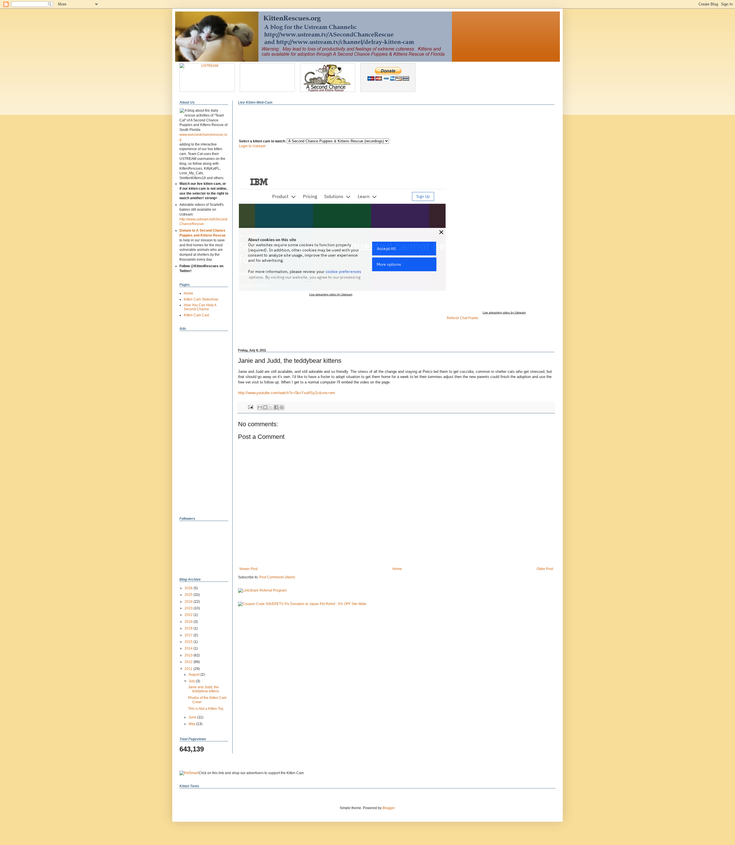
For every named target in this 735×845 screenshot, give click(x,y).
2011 (189, 669)
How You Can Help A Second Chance (200, 307)
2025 (189, 595)
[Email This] (260, 407)
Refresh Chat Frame (462, 318)
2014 (189, 648)
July (192, 681)
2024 (189, 602)
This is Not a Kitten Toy (205, 709)
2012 (189, 662)
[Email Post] (250, 406)
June (193, 717)
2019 (189, 622)
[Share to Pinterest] (282, 407)
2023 (189, 608)
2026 (189, 588)
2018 (189, 628)
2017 (189, 635)
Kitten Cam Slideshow (201, 299)
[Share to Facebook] (276, 407)
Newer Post (248, 569)
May (192, 724)
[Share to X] (271, 407)
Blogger (388, 808)
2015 (189, 642)
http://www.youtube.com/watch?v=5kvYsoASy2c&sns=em (286, 393)
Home (397, 569)
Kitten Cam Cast (196, 315)
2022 (189, 615)
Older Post (545, 569)
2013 (189, 655)
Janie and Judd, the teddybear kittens (203, 689)
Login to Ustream (252, 146)
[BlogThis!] (265, 407)
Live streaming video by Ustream (504, 312)
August (194, 674)
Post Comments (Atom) (277, 577)
